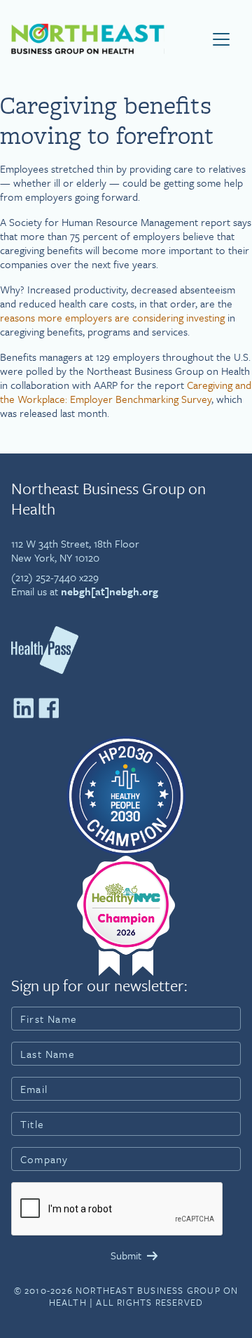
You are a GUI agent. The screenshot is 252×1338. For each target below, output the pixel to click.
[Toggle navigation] (221, 39)
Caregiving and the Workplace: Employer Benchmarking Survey (125, 391)
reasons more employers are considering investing (112, 317)
